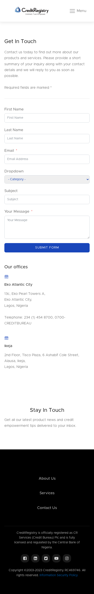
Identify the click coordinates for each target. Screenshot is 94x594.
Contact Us (47, 508)
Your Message (16, 211)
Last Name (13, 130)
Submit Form (47, 247)
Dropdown (14, 171)
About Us (47, 478)
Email (9, 150)
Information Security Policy (59, 575)
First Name (14, 109)
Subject (10, 191)
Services (47, 493)
